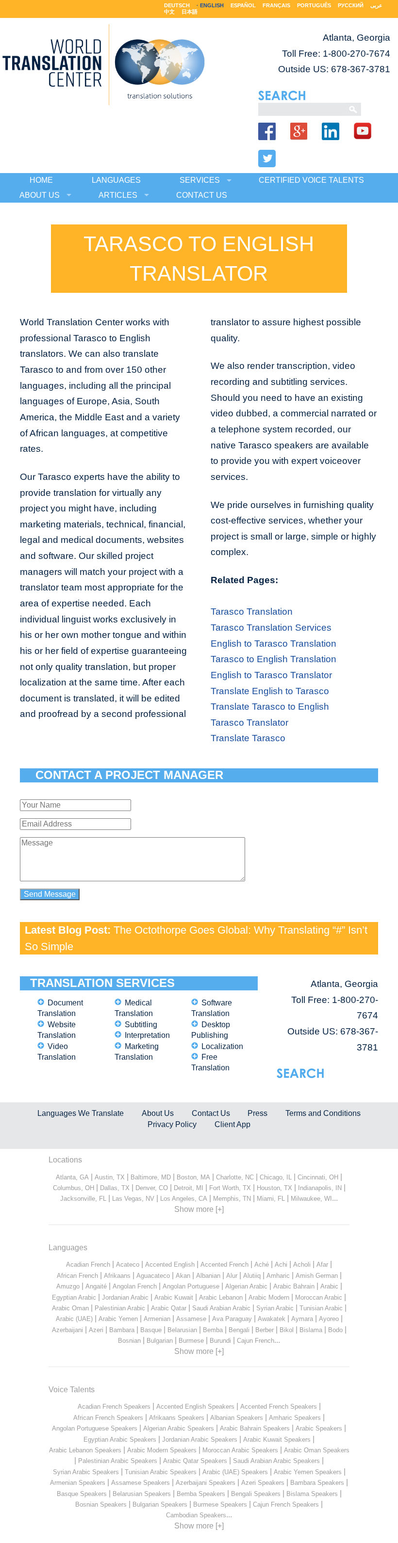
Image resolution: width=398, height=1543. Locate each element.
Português (314, 5)
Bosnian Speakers (101, 1504)
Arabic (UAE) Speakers (235, 1472)
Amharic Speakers (295, 1417)
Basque (151, 1330)
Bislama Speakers (312, 1493)
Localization (222, 1046)
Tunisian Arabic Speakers (161, 1472)
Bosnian (129, 1340)
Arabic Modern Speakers (162, 1450)
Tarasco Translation (252, 611)
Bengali (239, 1330)
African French (77, 1275)
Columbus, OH (73, 1188)
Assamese (191, 1318)
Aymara (302, 1318)
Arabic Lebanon (221, 1297)
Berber (264, 1330)
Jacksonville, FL (83, 1198)
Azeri (96, 1330)
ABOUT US (39, 195)
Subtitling (141, 1024)
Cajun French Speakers (286, 1504)
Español (243, 5)
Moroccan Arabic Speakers (240, 1450)
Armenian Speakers (77, 1482)
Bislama (310, 1330)
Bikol (287, 1330)
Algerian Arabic (246, 1286)
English (212, 5)
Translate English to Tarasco (270, 691)
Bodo (335, 1330)
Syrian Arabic (275, 1308)
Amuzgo (68, 1286)
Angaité (96, 1286)
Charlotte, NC (235, 1177)
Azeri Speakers (262, 1482)
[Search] (300, 109)
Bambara (121, 1330)
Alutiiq (252, 1275)
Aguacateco (153, 1275)
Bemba (213, 1330)
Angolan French (135, 1286)
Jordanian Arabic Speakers (199, 1439)
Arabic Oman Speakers (316, 1450)
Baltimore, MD (151, 1177)
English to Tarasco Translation (273, 643)
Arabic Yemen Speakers (308, 1472)
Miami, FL (271, 1198)
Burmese (191, 1340)
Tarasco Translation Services (271, 627)
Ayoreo (329, 1318)
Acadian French (88, 1264)
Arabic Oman (70, 1308)
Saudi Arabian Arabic (221, 1308)
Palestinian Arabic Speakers (117, 1460)
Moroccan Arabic (318, 1297)
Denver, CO (151, 1188)
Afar (322, 1264)
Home (41, 180)
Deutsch (177, 5)
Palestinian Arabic (120, 1308)
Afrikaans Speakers (176, 1417)
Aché (261, 1264)
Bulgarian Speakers (160, 1504)
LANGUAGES (116, 180)
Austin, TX (110, 1177)
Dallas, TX (115, 1188)
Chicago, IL (276, 1177)
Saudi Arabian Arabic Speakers (276, 1460)
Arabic (329, 1286)
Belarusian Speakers (142, 1493)
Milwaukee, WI (311, 1198)
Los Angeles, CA (183, 1198)
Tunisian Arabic (321, 1308)
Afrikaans (117, 1275)
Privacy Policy (172, 1124)
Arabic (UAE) (74, 1318)
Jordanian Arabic (125, 1297)
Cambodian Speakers (196, 1515)
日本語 (190, 12)
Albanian (208, 1275)
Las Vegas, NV (133, 1198)
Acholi (302, 1264)
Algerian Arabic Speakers (178, 1428)
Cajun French (255, 1340)
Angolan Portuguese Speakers (94, 1428)
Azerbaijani (67, 1330)
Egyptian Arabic (74, 1297)
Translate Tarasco (248, 738)
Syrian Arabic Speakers (86, 1472)
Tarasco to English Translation (273, 659)
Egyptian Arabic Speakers (119, 1439)
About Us (158, 1113)
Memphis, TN (232, 1198)
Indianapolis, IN (320, 1188)
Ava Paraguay (232, 1318)
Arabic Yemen (118, 1318)
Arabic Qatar (168, 1308)
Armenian (157, 1318)
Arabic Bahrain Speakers (255, 1428)
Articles (118, 195)
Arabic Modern (269, 1297)
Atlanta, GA (72, 1177)
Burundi (220, 1340)
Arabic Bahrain (294, 1286)
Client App (232, 1124)
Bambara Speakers (317, 1482)
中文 (169, 12)
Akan (183, 1275)
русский (351, 5)
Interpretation (147, 1035)
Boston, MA (193, 1177)
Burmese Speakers (220, 1504)
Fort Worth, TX (230, 1188)
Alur (231, 1275)
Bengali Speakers (256, 1493)
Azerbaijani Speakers (205, 1482)
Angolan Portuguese (191, 1286)
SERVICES (200, 180)
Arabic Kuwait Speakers (277, 1439)
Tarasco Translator (249, 722)
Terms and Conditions (323, 1113)
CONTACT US (201, 195)
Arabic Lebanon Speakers (85, 1450)
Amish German (317, 1275)
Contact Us (211, 1113)
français (276, 5)
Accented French (224, 1264)
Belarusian (182, 1330)
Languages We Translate (80, 1113)
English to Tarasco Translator (271, 675)
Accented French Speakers (278, 1406)
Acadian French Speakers (114, 1406)
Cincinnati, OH (318, 1177)
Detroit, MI (188, 1188)
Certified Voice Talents (311, 180)
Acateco (127, 1264)
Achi (281, 1264)
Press (257, 1113)
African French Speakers (108, 1417)
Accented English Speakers (195, 1406)
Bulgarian (160, 1340)
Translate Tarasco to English (270, 706)
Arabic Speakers (319, 1428)
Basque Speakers (82, 1493)
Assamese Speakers (140, 1482)
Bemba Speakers (201, 1493)
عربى (376, 5)
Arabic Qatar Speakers (195, 1460)
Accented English (170, 1264)
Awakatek (271, 1318)
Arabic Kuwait (173, 1297)
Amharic (278, 1275)
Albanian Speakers (236, 1417)
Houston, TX (274, 1188)
